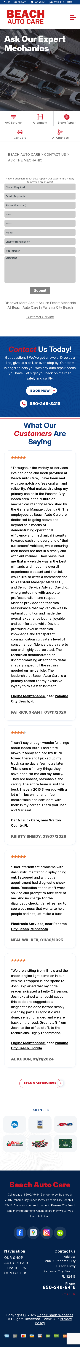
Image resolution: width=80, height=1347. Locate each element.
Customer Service (40, 317)
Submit (40, 290)
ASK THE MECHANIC (25, 160)
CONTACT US (55, 154)
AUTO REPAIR (16, 1263)
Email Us (68, 1294)
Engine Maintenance (28, 696)
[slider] (18, 457)
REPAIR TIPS (15, 1268)
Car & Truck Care (25, 820)
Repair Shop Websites (55, 1315)
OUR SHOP (13, 1258)
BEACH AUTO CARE (24, 154)
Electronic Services (27, 924)
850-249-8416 (33, 1194)
